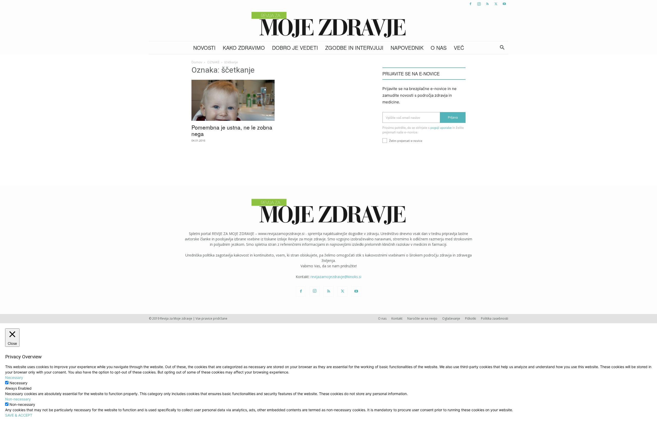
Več (459, 47)
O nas (439, 47)
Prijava (453, 117)
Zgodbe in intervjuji (354, 47)
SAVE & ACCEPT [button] (18, 415)
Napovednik (407, 47)
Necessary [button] (14, 377)
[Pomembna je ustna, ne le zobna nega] (233, 100)
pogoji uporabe (441, 128)
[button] (502, 48)
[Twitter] (496, 4)
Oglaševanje (451, 318)
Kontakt (396, 318)
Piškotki (470, 318)
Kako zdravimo (244, 47)
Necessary (18, 383)
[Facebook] (470, 4)
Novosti (204, 47)
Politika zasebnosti (494, 318)
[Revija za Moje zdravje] (328, 24)
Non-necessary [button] (18, 399)
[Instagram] (479, 4)
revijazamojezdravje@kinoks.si (336, 276)
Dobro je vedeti (295, 47)
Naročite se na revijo (422, 318)
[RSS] (487, 4)
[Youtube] (504, 4)
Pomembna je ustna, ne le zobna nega (231, 130)
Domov (196, 62)
